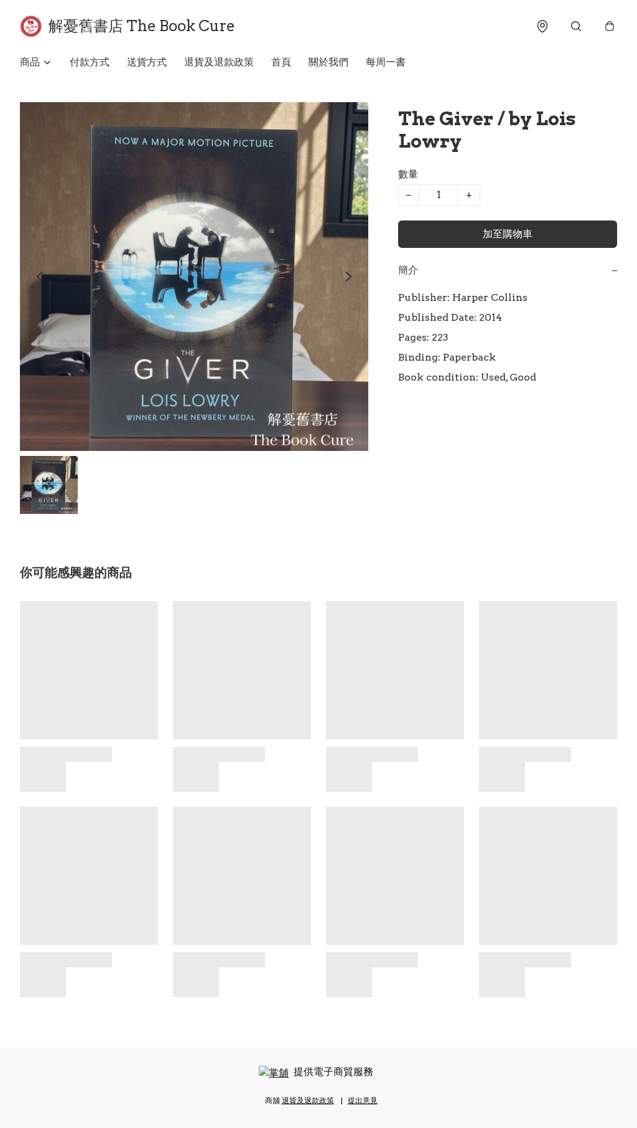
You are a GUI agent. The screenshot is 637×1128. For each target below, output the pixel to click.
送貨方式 (147, 62)
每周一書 (386, 62)
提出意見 (363, 1100)
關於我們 (328, 62)
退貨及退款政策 (219, 62)
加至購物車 (507, 234)
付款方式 (89, 62)
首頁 (281, 62)
